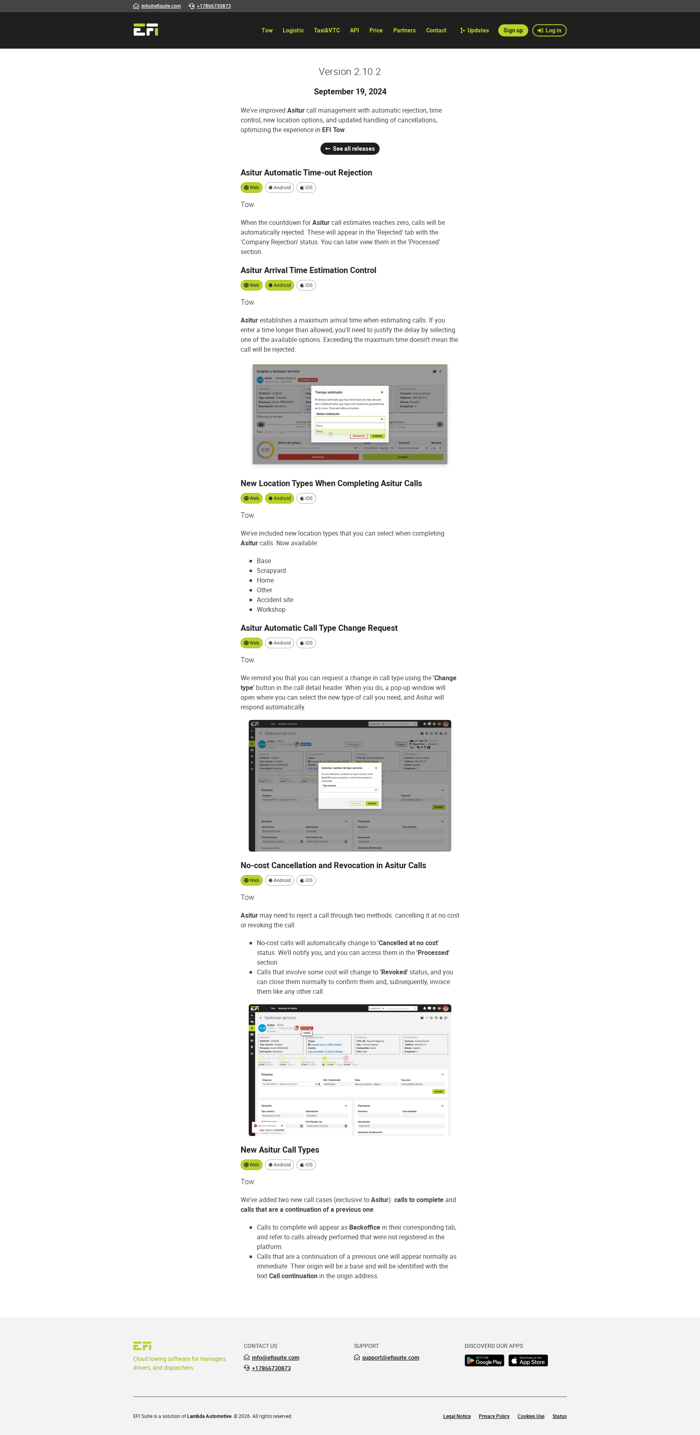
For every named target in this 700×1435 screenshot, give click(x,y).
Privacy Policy (494, 1416)
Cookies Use (531, 1416)
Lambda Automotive (209, 1416)
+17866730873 (271, 1368)
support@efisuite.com (390, 1357)
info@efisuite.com (275, 1357)
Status (560, 1416)
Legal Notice (457, 1416)
